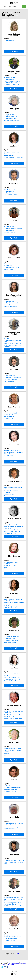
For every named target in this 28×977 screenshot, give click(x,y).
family (10, 118)
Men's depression (9, 381)
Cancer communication (10, 379)
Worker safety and (11, 789)
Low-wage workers (12, 787)
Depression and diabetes (11, 496)
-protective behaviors (12, 714)
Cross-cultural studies (10, 642)
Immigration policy (9, 418)
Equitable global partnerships (12, 343)
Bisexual (6, 753)
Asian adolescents (12, 450)
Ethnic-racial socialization (11, 607)
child (10, 116)
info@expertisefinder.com (15, 963)
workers (9, 786)
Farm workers (8, 305)
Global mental (10, 77)
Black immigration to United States (14, 906)
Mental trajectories (11, 825)
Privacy (3, 964)
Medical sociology (9, 716)
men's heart (12, 377)
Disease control (8, 269)
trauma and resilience (10, 533)
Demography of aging (10, 565)
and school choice (12, 937)
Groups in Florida (12, 679)
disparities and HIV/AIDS (13, 152)
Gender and (9, 375)
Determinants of (10, 413)
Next (17, 954)
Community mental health (11, 84)
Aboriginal (9, 115)
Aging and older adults (10, 195)
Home (24, 963)
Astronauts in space (9, 494)
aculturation (10, 415)
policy (7, 154)
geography (9, 226)
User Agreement (10, 964)
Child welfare (8, 454)
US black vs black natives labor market (12, 903)
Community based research (12, 640)
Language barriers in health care (13, 157)
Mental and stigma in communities (12, 81)
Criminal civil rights (9, 940)
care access (9, 189)
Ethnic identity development (12, 606)
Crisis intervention (9, 455)
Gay (5, 755)
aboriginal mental (11, 525)
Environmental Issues (12, 677)
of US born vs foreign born (13, 897)
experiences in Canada (13, 823)
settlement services (12, 748)
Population (9, 416)
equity (8, 338)
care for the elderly (11, 935)
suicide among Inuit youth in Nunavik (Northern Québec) (12, 530)
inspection (12, 267)
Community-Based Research (12, 681)
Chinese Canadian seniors (13, 452)
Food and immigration (10, 306)
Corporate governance (10, 938)
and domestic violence (14, 860)
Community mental (11, 636)
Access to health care (10, 232)
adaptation (10, 638)
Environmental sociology (11, 827)
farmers (9, 301)
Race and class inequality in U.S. (13, 718)
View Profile (14, 52)
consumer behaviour (13, 228)
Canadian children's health (11, 120)
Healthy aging (8, 569)
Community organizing (10, 791)
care (10, 193)
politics (8, 265)
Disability (6, 567)
